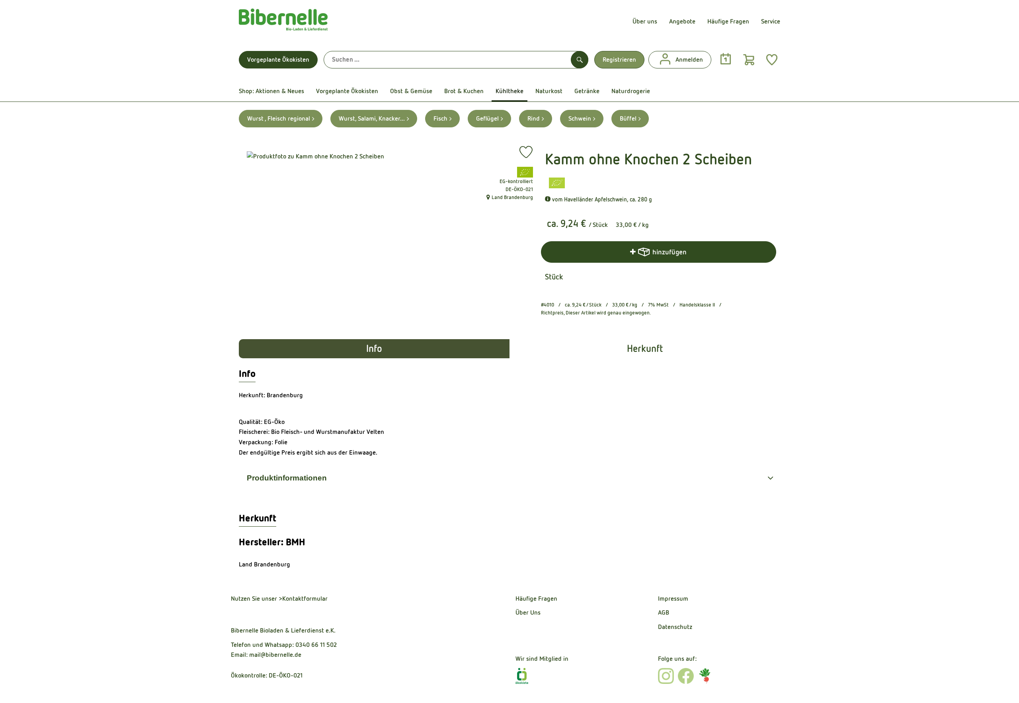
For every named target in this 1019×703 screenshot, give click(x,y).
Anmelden (689, 59)
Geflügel (487, 118)
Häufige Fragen (728, 21)
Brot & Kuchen (464, 91)
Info (374, 348)
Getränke (586, 91)
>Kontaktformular (303, 598)
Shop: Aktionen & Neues (271, 91)
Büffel (628, 118)
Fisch (440, 118)
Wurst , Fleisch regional (278, 118)
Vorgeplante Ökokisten (278, 59)
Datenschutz (675, 627)
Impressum (673, 598)
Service (770, 21)
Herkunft (645, 348)
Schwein (579, 118)
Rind (533, 118)
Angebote (682, 21)
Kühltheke (509, 91)
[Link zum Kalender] (725, 59)
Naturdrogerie (630, 91)
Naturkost (548, 91)
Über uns (644, 21)
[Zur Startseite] (283, 21)
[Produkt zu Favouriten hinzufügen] (526, 152)
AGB (663, 612)
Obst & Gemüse (411, 91)
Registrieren (619, 59)
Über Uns (528, 612)
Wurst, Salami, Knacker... (372, 118)
